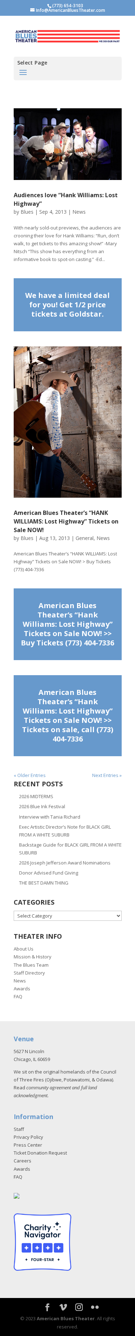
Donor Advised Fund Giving (48, 873)
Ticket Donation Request (40, 1153)
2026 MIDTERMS (36, 796)
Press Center (28, 1145)
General (85, 538)
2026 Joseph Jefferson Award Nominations (65, 862)
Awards (22, 988)
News (79, 211)
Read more (68, 304)
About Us (23, 949)
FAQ (18, 996)
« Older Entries (30, 775)
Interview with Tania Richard (49, 817)
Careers (22, 1160)
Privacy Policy (28, 1137)
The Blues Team (31, 965)
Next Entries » (107, 775)
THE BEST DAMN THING (43, 883)
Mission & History (32, 956)
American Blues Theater (66, 1318)
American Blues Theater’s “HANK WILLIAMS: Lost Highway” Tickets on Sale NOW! (66, 521)
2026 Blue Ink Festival (42, 806)
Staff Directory (29, 973)
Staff (19, 1129)
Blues (27, 211)
